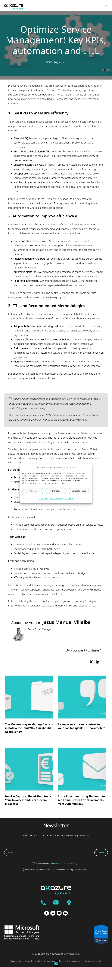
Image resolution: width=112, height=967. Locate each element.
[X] (91, 662)
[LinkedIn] (97, 662)
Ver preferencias (79, 491)
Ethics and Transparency (70, 961)
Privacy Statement (56, 498)
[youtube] (59, 913)
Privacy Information (33, 961)
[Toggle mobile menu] (106, 6)
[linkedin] (65, 913)
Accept (33, 491)
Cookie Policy (43, 498)
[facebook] (46, 913)
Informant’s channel (92, 961)
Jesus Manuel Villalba (66, 622)
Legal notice (69, 498)
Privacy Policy (72, 864)
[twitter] (52, 913)
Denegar (56, 491)
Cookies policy (50, 961)
